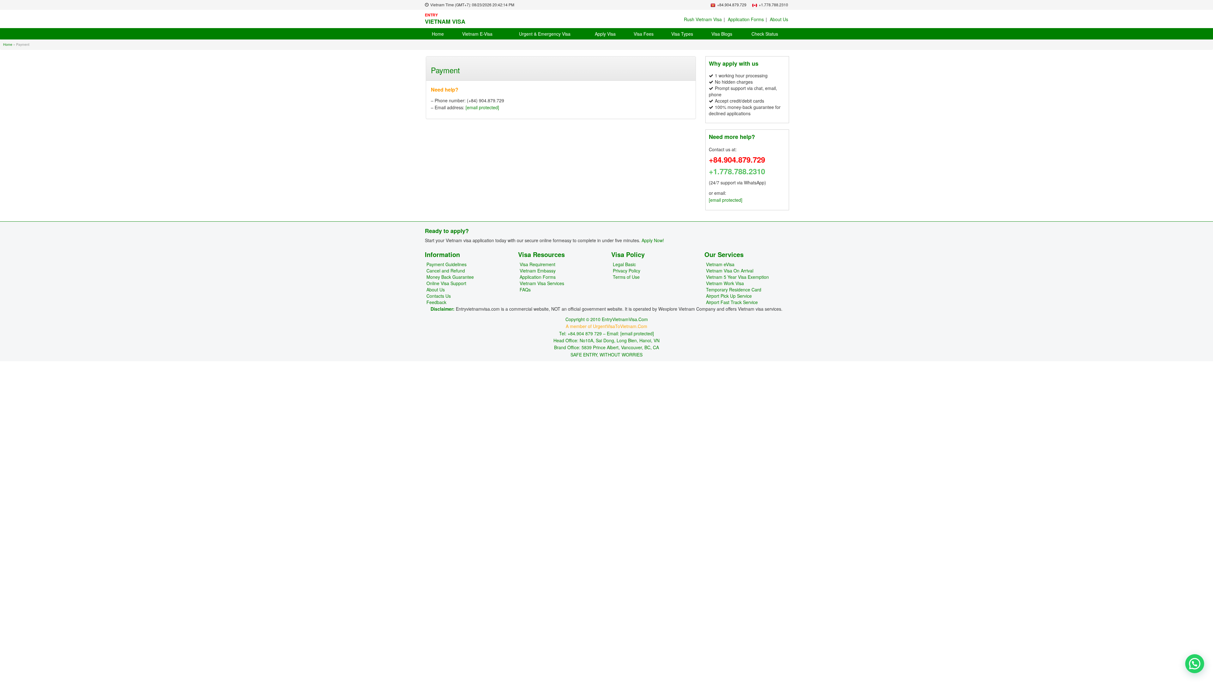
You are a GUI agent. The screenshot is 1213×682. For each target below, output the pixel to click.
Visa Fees (644, 34)
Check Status (764, 34)
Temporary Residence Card (733, 289)
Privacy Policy (626, 270)
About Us (779, 19)
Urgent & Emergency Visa (544, 34)
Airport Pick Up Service (729, 296)
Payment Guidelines (446, 264)
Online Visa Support (446, 283)
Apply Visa (605, 34)
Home (438, 34)
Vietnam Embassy (538, 270)
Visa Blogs (721, 34)
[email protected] (482, 107)
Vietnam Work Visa (725, 283)
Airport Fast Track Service (732, 302)
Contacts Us (438, 296)
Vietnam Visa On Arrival (729, 270)
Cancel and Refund (445, 270)
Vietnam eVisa (720, 264)
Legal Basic (624, 264)
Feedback (436, 302)
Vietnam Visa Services (542, 283)
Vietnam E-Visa (477, 34)
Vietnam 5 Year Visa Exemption (737, 277)
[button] (1194, 663)
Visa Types (682, 34)
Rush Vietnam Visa (703, 19)
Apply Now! (653, 240)
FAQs (525, 289)
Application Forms (746, 19)
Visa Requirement (537, 264)
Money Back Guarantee (450, 277)
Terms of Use (626, 277)
